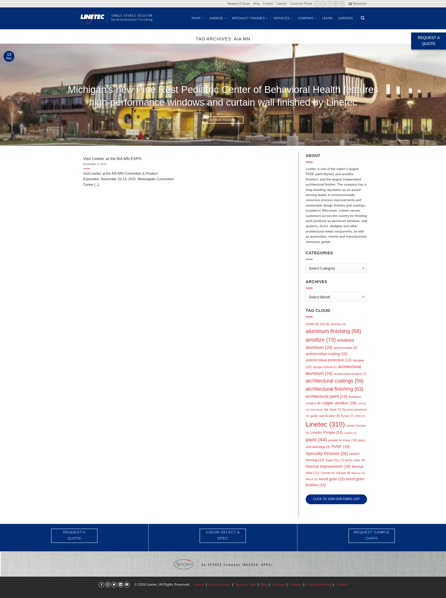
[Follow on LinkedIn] (336, 4)
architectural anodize (350, 374)
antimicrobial (345, 348)
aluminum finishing (333, 331)
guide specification (325, 416)
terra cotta (355, 460)
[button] (358, 3)
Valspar (343, 473)
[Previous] (15, 95)
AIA (324, 324)
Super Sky (334, 460)
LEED (359, 416)
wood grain (332, 479)
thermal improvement (328, 466)
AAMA (312, 324)
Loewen (350, 432)
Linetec (325, 424)
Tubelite (327, 473)
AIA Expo (338, 324)
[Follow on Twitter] (329, 4)
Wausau (358, 473)
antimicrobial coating (326, 354)
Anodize (216, 18)
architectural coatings (335, 381)
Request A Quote (238, 3)
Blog (256, 3)
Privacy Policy (219, 584)
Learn (327, 18)
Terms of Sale (245, 584)
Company (306, 18)
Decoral (316, 409)
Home (199, 584)
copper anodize (339, 403)
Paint (196, 18)
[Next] (431, 95)
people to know (342, 440)
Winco (312, 479)
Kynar (347, 416)
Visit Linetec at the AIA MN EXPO (112, 158)
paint (316, 439)
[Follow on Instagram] (323, 4)
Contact (268, 3)
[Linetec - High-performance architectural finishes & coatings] (116, 18)
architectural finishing (334, 389)
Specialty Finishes (248, 18)
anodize (321, 340)
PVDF (340, 446)
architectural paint (326, 396)
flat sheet (332, 409)
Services (281, 18)
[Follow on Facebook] (317, 4)
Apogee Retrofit (325, 367)
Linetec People (326, 433)
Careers (281, 3)
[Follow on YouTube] (342, 4)
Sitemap (278, 584)
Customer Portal (301, 3)
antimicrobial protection (328, 360)
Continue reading (223, 120)
